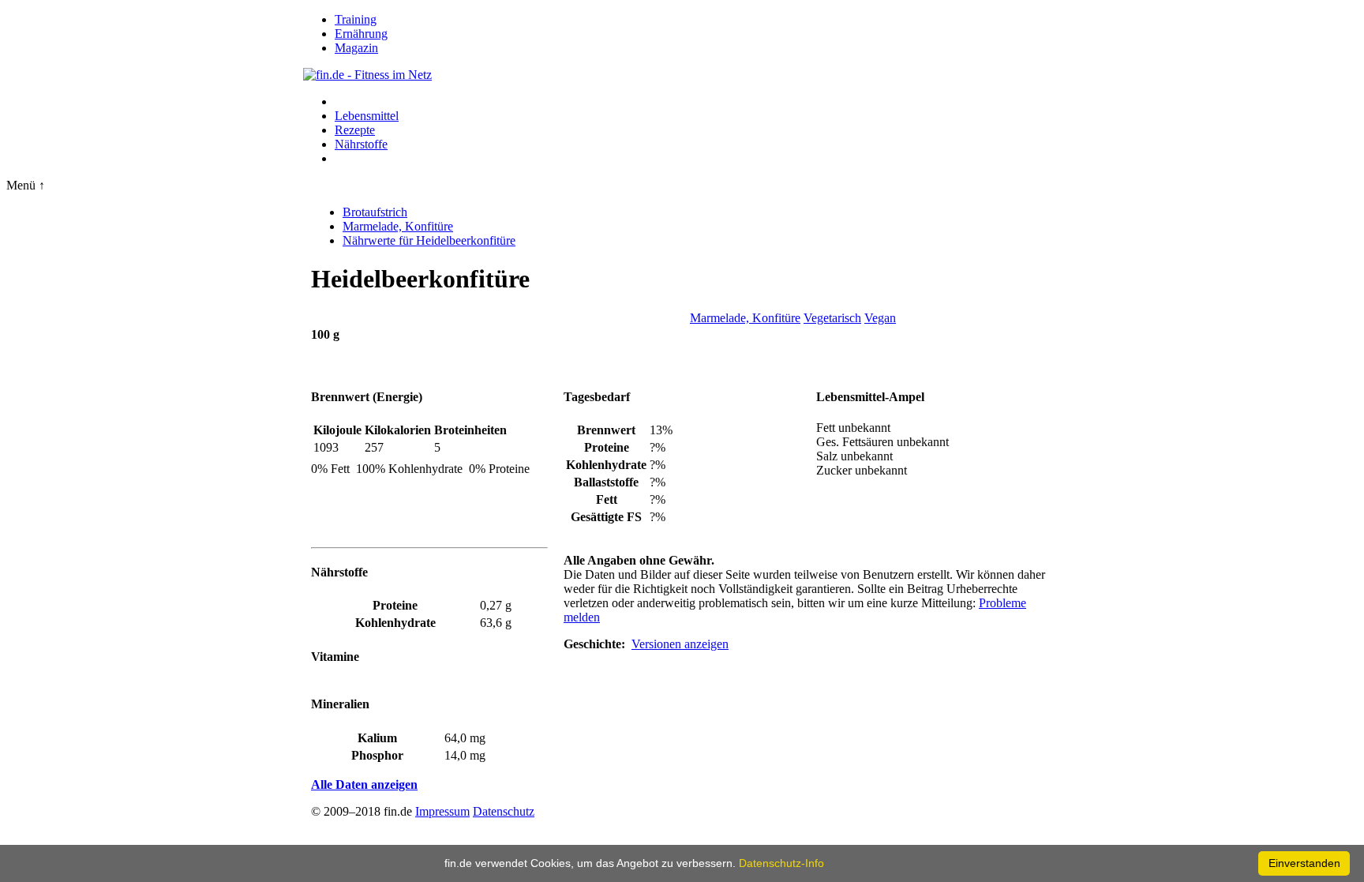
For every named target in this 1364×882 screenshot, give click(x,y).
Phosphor (377, 755)
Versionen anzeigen (680, 644)
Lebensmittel (367, 115)
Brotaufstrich (375, 212)
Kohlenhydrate (395, 622)
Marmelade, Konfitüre (398, 226)
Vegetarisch (832, 318)
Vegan (880, 318)
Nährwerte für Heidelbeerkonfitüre (429, 240)
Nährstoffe (361, 144)
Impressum (442, 811)
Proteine (395, 605)
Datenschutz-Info (781, 863)
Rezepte (355, 130)
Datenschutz (503, 811)
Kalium (377, 738)
